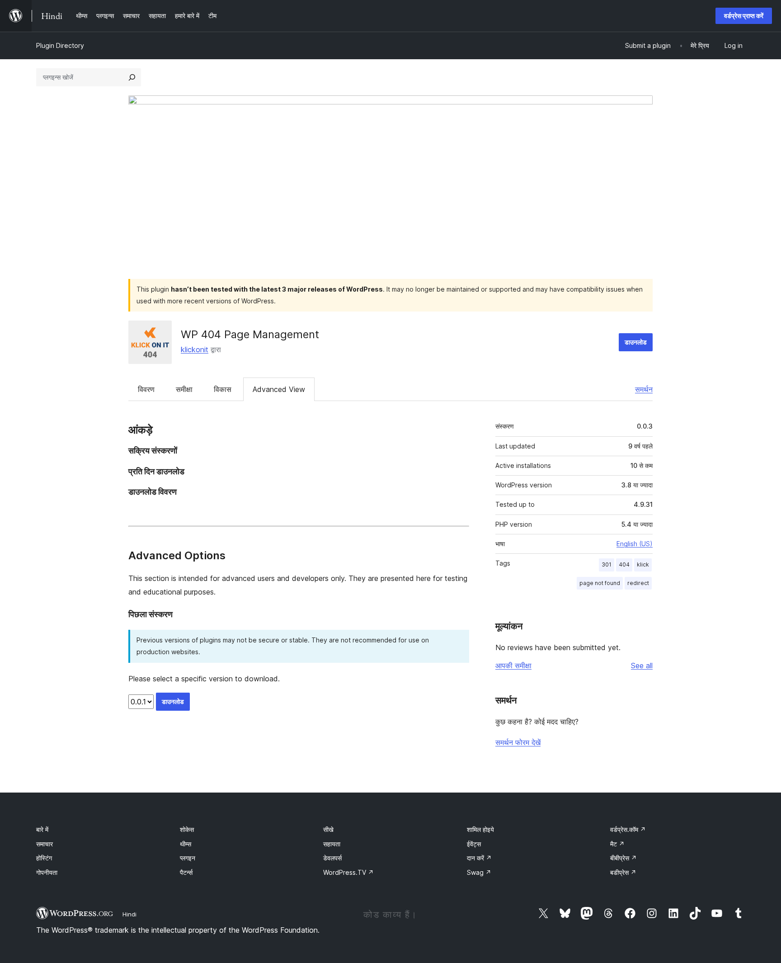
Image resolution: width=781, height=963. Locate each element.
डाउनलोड (636, 342)
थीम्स (185, 844)
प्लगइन (187, 858)
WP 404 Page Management (250, 334)
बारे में (42, 829)
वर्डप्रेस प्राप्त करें (743, 15)
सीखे (328, 829)
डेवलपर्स (332, 858)
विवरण (146, 389)
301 (607, 564)
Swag (479, 872)
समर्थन (644, 389)
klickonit (194, 349)
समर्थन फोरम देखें (518, 742)
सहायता (331, 844)
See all (642, 665)
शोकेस (187, 829)
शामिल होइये (480, 829)
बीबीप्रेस (623, 858)
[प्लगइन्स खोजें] (132, 77)
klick (643, 564)
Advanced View (279, 389)
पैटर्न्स (186, 872)
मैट (617, 844)
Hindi (129, 914)
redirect (638, 583)
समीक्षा (184, 389)
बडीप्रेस (623, 872)
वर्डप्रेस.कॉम (628, 829)
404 (624, 564)
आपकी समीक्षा (513, 665)
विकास (222, 389)
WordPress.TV (348, 872)
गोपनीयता (46, 872)
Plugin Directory (60, 45)
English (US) (634, 544)
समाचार (44, 844)
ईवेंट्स (474, 844)
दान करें (479, 858)
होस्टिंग (44, 858)
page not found (599, 583)
